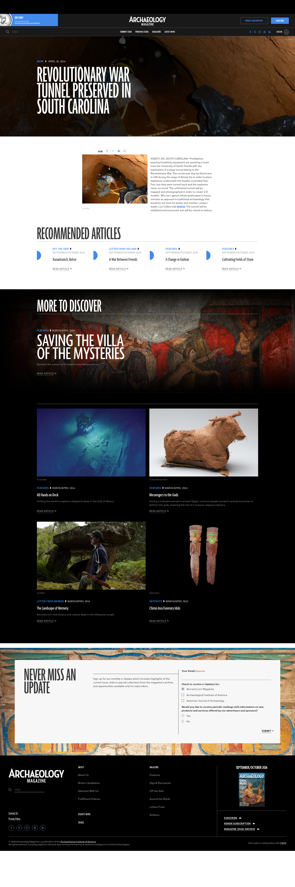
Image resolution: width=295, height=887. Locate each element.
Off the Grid (156, 791)
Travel (81, 823)
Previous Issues (141, 32)
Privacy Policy (14, 819)
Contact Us (13, 813)
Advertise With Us (88, 791)
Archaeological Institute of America (207, 695)
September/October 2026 (251, 767)
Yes (189, 716)
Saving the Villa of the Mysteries (81, 347)
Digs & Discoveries (160, 783)
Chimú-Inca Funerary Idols (164, 608)
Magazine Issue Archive (239, 829)
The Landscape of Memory (52, 608)
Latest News (170, 32)
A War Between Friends (123, 259)
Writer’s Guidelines (89, 783)
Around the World (160, 799)
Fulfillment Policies (89, 799)
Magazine (200, 689)
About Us (83, 775)
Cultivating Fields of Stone (238, 259)
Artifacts (154, 815)
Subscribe (280, 20)
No (188, 721)
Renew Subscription (254, 20)
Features (155, 775)
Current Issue (126, 32)
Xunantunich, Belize (65, 259)
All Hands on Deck (47, 495)
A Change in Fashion (177, 259)
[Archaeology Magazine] (36, 783)
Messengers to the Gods (163, 495)
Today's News (84, 814)
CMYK (283, 843)
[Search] (7, 32)
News (40, 61)
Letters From (157, 807)
